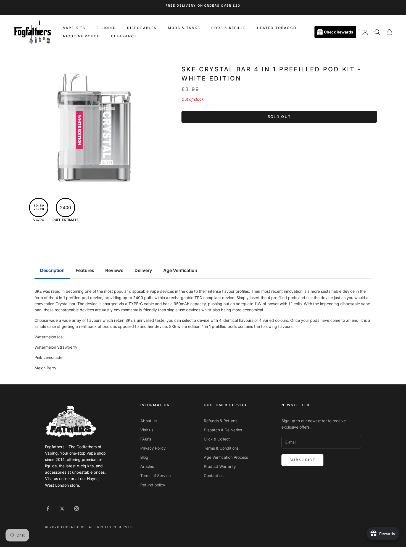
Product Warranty (220, 466)
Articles (147, 466)
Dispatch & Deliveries (223, 429)
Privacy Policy (153, 448)
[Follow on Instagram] (76, 508)
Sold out (279, 116)
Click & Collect (217, 439)
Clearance (124, 36)
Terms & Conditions (221, 448)
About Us (148, 420)
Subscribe (302, 460)
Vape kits (74, 28)
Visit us (146, 429)
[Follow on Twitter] (62, 508)
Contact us (213, 475)
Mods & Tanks (184, 28)
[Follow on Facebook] (48, 508)
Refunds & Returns (220, 420)
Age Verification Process (226, 457)
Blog (144, 457)
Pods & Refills (228, 28)
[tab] (52, 271)
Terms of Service (155, 475)
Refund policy (152, 485)
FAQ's (145, 439)
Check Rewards (338, 32)
